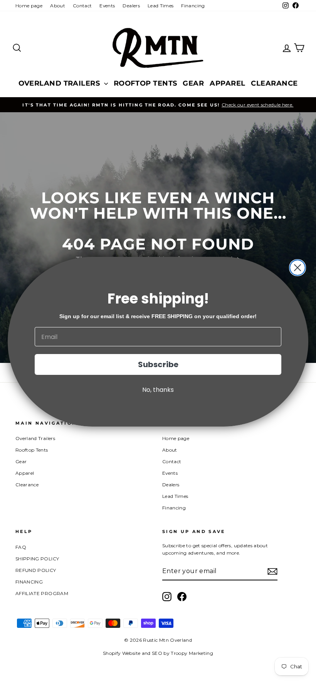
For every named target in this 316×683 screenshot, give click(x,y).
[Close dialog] (297, 267)
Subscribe (158, 364)
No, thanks (158, 389)
